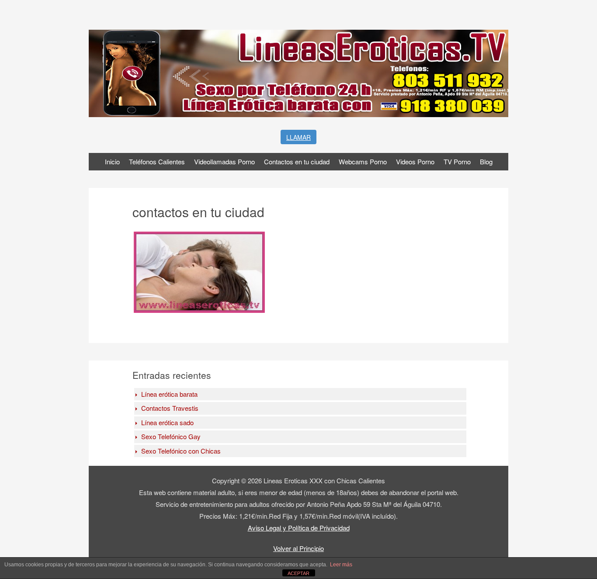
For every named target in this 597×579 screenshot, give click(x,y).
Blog (486, 161)
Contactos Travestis (169, 408)
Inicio (112, 161)
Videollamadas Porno (224, 161)
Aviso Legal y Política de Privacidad (299, 527)
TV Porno (457, 161)
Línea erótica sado (167, 422)
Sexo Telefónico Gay (171, 436)
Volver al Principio (298, 548)
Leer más (341, 565)
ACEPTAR (298, 573)
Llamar (298, 137)
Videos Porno (415, 161)
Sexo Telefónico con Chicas (181, 450)
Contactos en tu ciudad (297, 161)
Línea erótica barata (169, 394)
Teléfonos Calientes (157, 161)
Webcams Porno (363, 161)
